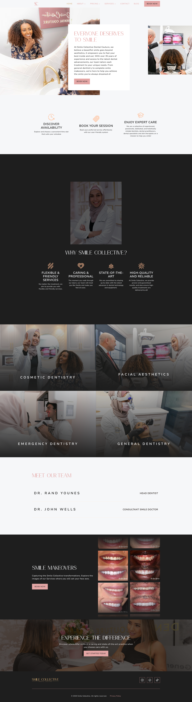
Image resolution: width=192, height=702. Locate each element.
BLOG (136, 4)
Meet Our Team (51, 475)
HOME (69, 4)
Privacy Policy (115, 696)
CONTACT (125, 4)
